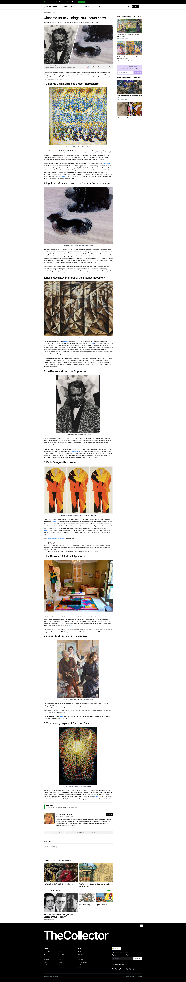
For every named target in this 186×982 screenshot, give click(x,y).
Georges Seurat (106, 163)
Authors (80, 957)
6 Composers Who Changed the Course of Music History (58, 915)
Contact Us (81, 967)
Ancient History (47, 952)
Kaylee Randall (121, 38)
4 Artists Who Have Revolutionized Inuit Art (85, 905)
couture (96, 796)
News (61, 962)
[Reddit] (91, 832)
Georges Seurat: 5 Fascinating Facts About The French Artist (61, 807)
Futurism (65, 341)
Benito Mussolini (73, 451)
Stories (61, 957)
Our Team (80, 959)
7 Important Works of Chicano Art (102, 905)
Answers (62, 954)
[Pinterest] (134, 969)
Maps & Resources (64, 965)
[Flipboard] (97, 832)
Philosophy (46, 959)
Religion (62, 952)
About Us (80, 952)
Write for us (135, 6)
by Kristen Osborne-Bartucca (102, 908)
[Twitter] (89, 832)
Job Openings (81, 965)
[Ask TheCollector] (88, 66)
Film (60, 959)
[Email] (100, 832)
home (70, 625)
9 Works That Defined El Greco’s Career (58, 884)
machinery (91, 343)
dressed (54, 521)
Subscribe (81, 2)
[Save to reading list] (98, 66)
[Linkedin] (83, 832)
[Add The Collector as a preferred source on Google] (116, 948)
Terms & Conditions (130, 976)
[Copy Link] (94, 832)
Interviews (46, 965)
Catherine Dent (121, 120)
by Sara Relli (81, 908)
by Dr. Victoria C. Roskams (49, 919)
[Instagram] (130, 969)
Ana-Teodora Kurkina (122, 99)
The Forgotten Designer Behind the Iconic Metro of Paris (94, 885)
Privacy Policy (139, 976)
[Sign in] (141, 7)
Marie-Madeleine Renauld (123, 60)
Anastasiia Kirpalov (53, 67)
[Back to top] (141, 926)
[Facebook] (86, 832)
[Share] (103, 66)
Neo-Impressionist (62, 176)
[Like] (49, 832)
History (45, 954)
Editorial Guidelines (82, 962)
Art (54, 12)
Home (45, 12)
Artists (49, 12)
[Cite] (109, 66)
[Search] (126, 7)
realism (62, 716)
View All (109, 860)
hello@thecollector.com (118, 964)
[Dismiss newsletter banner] (141, 2)
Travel (45, 962)
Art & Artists (47, 957)
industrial (46, 530)
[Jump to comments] (93, 66)
